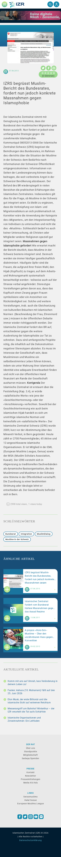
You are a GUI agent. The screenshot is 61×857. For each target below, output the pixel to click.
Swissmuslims (30, 797)
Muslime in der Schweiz (17, 539)
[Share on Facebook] (48, 68)
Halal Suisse (30, 800)
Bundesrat (10, 534)
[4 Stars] (51, 73)
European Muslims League (30, 803)
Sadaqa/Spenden (30, 758)
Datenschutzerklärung (30, 840)
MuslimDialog (44, 534)
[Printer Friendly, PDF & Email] (54, 68)
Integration (26, 534)
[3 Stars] (48, 73)
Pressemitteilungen (30, 779)
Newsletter (30, 776)
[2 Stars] (45, 73)
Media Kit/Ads (30, 783)
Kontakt (31, 772)
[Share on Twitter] (43, 68)
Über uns (30, 748)
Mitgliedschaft (30, 755)
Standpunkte (30, 751)
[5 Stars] (53, 73)
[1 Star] (42, 73)
